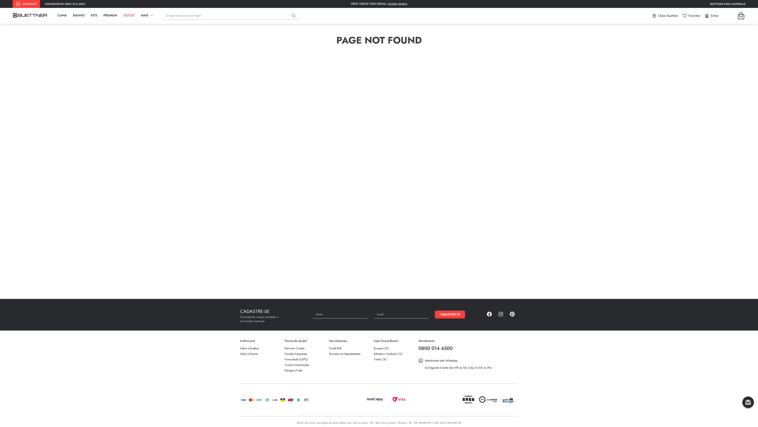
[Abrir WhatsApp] (748, 417)
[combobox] (235, 16)
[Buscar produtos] (294, 15)
